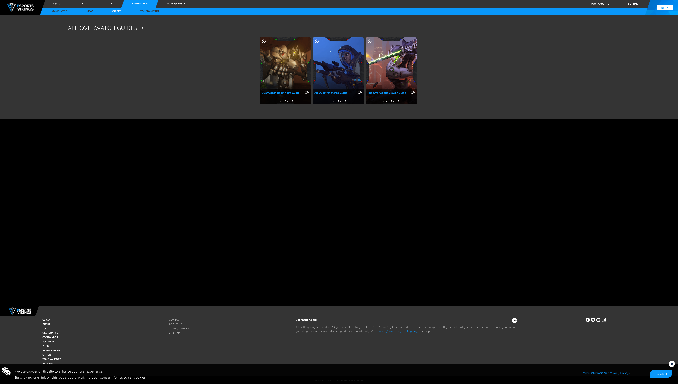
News (90, 11)
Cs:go (57, 3)
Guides (116, 11)
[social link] (588, 322)
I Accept (660, 373)
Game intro (59, 11)
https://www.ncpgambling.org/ (398, 331)
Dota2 (85, 3)
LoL (110, 3)
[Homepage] (21, 7)
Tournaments (149, 11)
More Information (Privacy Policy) (606, 373)
